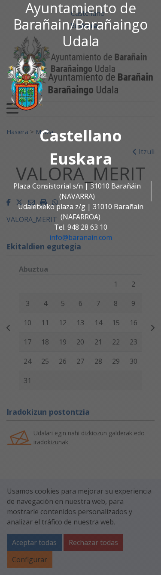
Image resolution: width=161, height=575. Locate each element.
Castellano (80, 135)
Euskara (80, 158)
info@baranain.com (80, 237)
